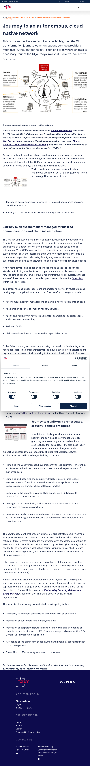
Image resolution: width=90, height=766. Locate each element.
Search (19, 729)
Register (82, 1)
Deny (16, 406)
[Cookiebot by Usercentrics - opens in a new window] (77, 358)
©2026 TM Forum (24, 708)
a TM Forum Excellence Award (35, 413)
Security (17, 17)
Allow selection (45, 406)
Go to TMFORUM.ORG (11, 1)
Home (18, 722)
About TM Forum (27, 694)
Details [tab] (45, 365)
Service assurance (42, 17)
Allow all (73, 406)
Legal (18, 704)
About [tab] (74, 365)
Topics (19, 725)
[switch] (34, 397)
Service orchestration (28, 17)
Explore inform (27, 715)
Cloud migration (53, 17)
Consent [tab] (15, 365)
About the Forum (23, 701)
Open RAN (77, 278)
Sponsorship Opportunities (28, 732)
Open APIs (11, 17)
